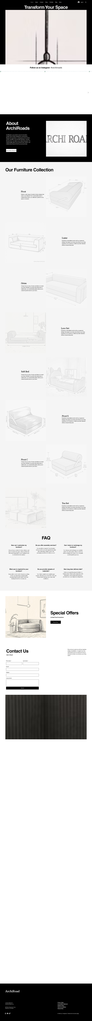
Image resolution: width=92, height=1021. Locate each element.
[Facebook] (7, 1013)
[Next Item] (88, 92)
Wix (78, 1013)
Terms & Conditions (62, 1007)
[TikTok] (10, 1013)
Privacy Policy (61, 1002)
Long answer (9, 678)
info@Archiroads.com (9, 1004)
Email (7, 666)
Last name (25, 660)
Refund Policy (61, 1008)
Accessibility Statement (63, 1004)
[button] (86, 2)
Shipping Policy (61, 1005)
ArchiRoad (12, 991)
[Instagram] (5, 1013)
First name (8, 660)
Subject (7, 672)
